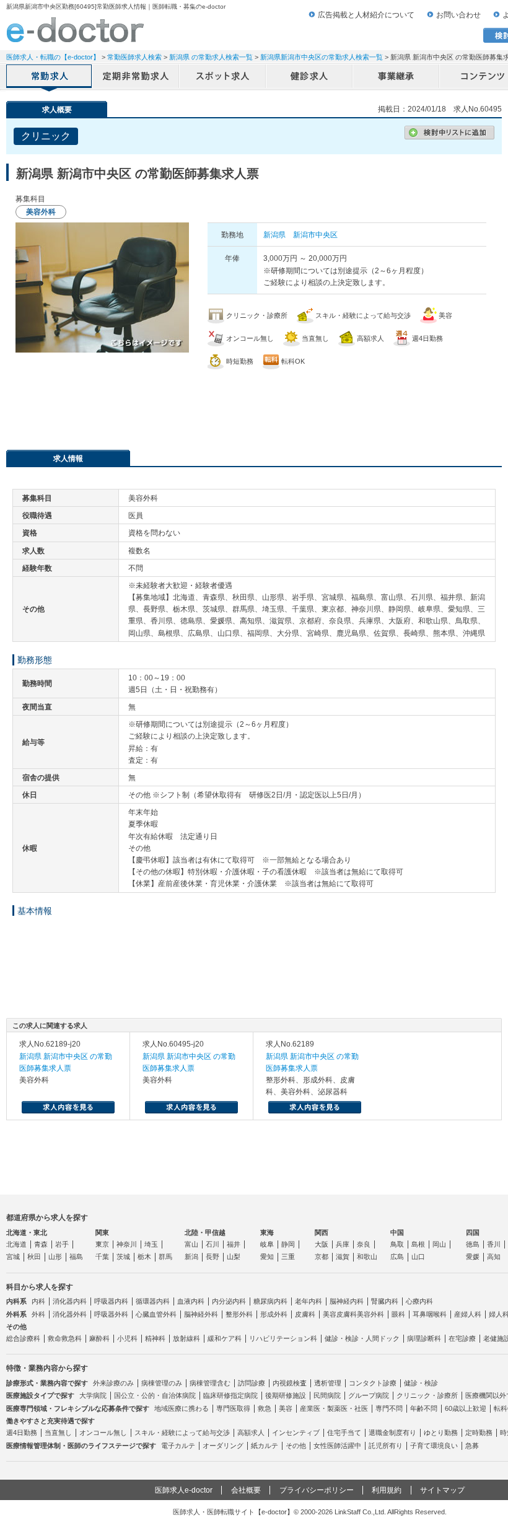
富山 (191, 1244)
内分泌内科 (229, 1301)
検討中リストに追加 (449, 132)
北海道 (16, 1244)
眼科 (398, 1314)
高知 (494, 1256)
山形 (55, 1256)
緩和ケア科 (225, 1338)
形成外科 (273, 1314)
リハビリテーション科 (283, 1338)
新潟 (191, 1256)
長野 (212, 1256)
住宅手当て (344, 1432)
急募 (472, 1445)
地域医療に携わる (181, 1408)
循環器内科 (153, 1301)
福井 (233, 1244)
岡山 (439, 1244)
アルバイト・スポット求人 (223, 77)
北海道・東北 (26, 1232)
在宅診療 (462, 1338)
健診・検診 (421, 1383)
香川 (494, 1244)
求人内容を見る (68, 1107)
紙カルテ (264, 1445)
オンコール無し (103, 1432)
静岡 (288, 1244)
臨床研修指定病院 (230, 1395)
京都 (321, 1256)
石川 (212, 1244)
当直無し (58, 1432)
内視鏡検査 (290, 1383)
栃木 (144, 1256)
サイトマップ (442, 1490)
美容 (285, 1408)
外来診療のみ (113, 1383)
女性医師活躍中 (337, 1445)
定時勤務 (479, 1432)
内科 (38, 1301)
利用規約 (386, 1490)
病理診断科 (424, 1338)
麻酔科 (99, 1338)
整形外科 (239, 1314)
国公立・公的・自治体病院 (155, 1395)
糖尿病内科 (270, 1301)
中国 (397, 1232)
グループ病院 (368, 1395)
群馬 (165, 1256)
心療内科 (419, 1301)
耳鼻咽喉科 (430, 1314)
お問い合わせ (458, 15)
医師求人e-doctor (183, 1490)
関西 (321, 1232)
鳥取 (397, 1244)
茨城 (123, 1256)
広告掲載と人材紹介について (366, 15)
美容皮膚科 (340, 1314)
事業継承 (396, 77)
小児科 (127, 1338)
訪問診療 (251, 1383)
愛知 (267, 1256)
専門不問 (389, 1408)
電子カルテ (178, 1445)
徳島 (473, 1244)
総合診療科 (23, 1338)
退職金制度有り (392, 1432)
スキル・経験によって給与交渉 (182, 1432)
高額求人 (251, 1432)
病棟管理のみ (161, 1383)
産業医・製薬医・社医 (334, 1408)
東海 (267, 1232)
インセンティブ (296, 1432)
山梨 (233, 1256)
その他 (296, 1445)
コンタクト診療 (372, 1383)
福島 (76, 1256)
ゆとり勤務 (441, 1432)
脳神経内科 (347, 1301)
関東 (102, 1232)
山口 (418, 1256)
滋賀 (342, 1256)
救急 (264, 1408)
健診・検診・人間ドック (362, 1338)
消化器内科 (70, 1301)
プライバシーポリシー (316, 1490)
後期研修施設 (285, 1395)
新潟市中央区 (315, 234)
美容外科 (370, 1314)
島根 (418, 1244)
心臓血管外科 (156, 1314)
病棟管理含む (210, 1383)
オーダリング (223, 1445)
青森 (41, 1244)
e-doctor (75, 30)
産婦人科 (467, 1314)
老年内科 (308, 1301)
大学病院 (93, 1395)
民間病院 (327, 1395)
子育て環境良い (434, 1445)
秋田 (34, 1256)
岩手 (62, 1244)
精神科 (155, 1338)
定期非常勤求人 (136, 77)
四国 (473, 1232)
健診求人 (309, 77)
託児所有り (386, 1445)
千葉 (102, 1256)
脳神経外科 (201, 1314)
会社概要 (246, 1490)
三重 (288, 1256)
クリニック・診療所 (427, 1395)
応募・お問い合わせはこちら (254, 403)
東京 (102, 1244)
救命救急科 (65, 1338)
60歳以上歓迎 (465, 1408)
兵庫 (342, 1244)
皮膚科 (305, 1314)
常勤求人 (49, 77)
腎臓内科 (384, 1301)
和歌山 (367, 1256)
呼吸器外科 (111, 1314)
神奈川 (126, 1244)
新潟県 (274, 234)
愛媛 (473, 1256)
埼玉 (151, 1244)
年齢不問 (423, 1408)
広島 (397, 1256)
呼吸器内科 (111, 1301)
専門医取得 (233, 1408)
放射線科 (186, 1338)
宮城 (13, 1256)
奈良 (363, 1244)
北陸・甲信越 (205, 1232)
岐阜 (267, 1244)
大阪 (321, 1244)
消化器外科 (70, 1314)
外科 (38, 1314)
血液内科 (190, 1301)
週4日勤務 (21, 1432)
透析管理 (327, 1383)
